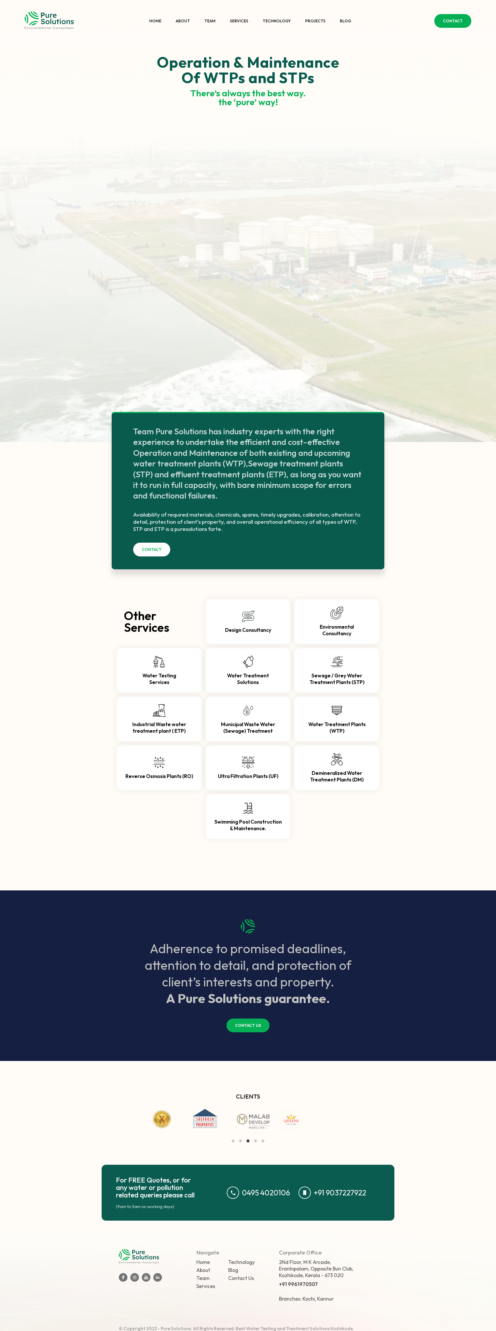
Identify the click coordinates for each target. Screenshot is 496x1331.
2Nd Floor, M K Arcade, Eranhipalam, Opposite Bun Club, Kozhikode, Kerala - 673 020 (316, 1269)
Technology (277, 21)
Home (155, 21)
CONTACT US (248, 1025)
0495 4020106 (266, 1192)
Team (210, 21)
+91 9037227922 (340, 1192)
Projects (315, 21)
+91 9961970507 (298, 1284)
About (183, 21)
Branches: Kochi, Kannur (306, 1298)
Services (239, 21)
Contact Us (241, 1278)
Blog (345, 21)
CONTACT (453, 21)
